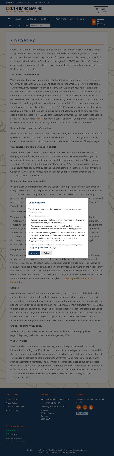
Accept (34, 253)
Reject (46, 253)
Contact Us (47, 247)
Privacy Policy (33, 247)
